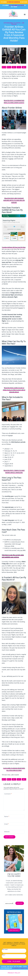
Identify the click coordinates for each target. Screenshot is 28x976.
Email (6, 824)
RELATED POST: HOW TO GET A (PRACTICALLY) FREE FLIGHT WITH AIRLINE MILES (14, 390)
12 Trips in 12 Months (13, 2)
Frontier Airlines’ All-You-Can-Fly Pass (14, 247)
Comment (8, 794)
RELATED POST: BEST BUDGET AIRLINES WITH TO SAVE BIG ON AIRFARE (14, 200)
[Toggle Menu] (24, 14)
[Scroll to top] (25, 970)
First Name (5, 949)
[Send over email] (24, 67)
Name (6, 816)
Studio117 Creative (19, 968)
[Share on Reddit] (19, 67)
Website (6, 832)
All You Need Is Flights (16, 5)
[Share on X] (14, 67)
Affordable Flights (12, 23)
